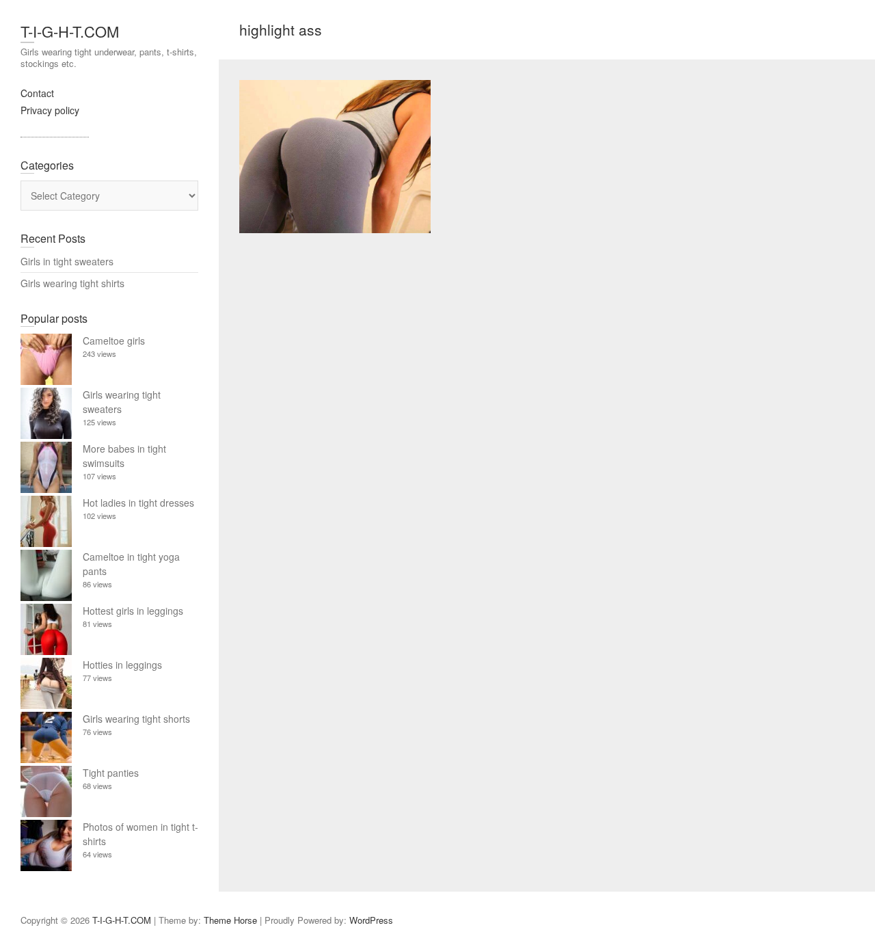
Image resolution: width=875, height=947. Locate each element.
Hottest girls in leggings (133, 610)
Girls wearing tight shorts (136, 718)
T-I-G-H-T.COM (70, 31)
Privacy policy (50, 110)
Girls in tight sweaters (67, 261)
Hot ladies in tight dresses (138, 502)
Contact (37, 93)
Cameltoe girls (114, 340)
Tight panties (111, 772)
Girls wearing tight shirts (72, 283)
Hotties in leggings (122, 664)
